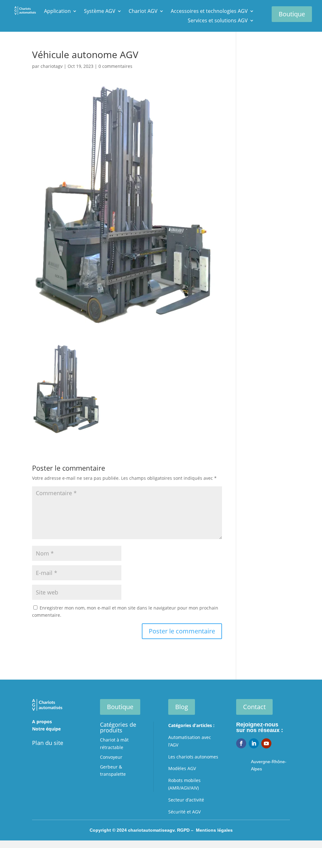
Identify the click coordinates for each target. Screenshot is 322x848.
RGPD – (186, 830)
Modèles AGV (182, 768)
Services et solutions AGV (218, 21)
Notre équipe (46, 729)
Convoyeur (111, 757)
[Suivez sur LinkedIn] (254, 743)
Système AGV (99, 11)
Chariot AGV (143, 11)
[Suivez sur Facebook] (241, 743)
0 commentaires (115, 66)
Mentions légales (214, 830)
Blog (181, 707)
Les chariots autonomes (193, 757)
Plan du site (47, 743)
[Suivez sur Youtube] (266, 743)
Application (57, 11)
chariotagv (52, 66)
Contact (254, 707)
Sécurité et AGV (184, 812)
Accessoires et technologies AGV (209, 11)
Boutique (292, 14)
